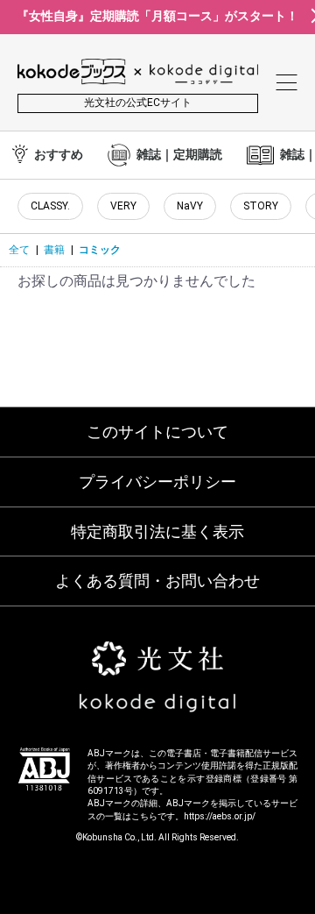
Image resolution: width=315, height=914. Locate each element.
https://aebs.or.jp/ (220, 816)
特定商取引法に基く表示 (157, 531)
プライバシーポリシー (157, 481)
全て (19, 250)
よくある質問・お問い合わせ (157, 580)
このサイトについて (157, 431)
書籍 (54, 250)
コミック (100, 250)
